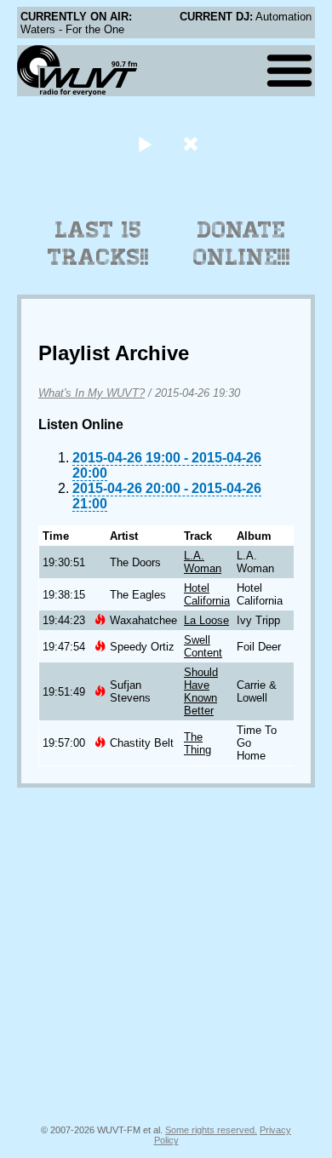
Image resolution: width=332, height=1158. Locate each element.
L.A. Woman (202, 562)
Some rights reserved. (211, 1130)
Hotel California (207, 594)
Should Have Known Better (201, 691)
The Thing (197, 743)
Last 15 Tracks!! (98, 243)
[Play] (144, 143)
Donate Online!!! (241, 243)
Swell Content (203, 646)
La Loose (206, 620)
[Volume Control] (193, 143)
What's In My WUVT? (91, 393)
